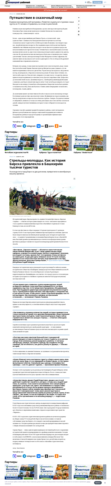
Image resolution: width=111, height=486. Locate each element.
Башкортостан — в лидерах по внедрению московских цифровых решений (36, 6)
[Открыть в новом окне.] (17, 126)
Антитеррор (97, 2)
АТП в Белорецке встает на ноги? (55, 10)
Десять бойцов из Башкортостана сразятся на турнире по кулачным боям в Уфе (63, 6)
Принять (97, 482)
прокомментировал (56, 260)
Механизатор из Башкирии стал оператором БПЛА (85, 6)
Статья (7, 6)
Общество (12, 14)
